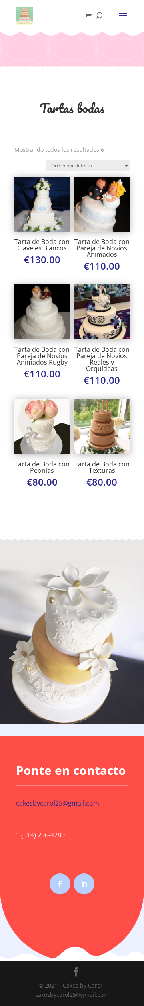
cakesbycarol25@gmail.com (57, 803)
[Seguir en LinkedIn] (84, 883)
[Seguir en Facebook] (60, 883)
